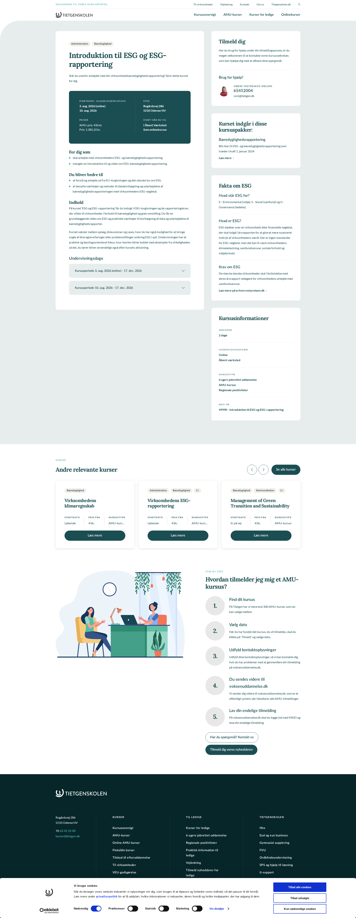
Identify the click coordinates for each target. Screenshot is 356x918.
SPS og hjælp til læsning (276, 864)
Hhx (262, 827)
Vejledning (226, 4)
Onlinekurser (290, 14)
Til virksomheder (203, 4)
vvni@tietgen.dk (244, 96)
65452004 (243, 91)
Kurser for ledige (261, 14)
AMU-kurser (232, 14)
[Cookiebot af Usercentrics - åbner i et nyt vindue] (49, 911)
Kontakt (244, 4)
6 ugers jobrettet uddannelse (206, 835)
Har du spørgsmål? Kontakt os (232, 737)
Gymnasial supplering (274, 842)
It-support (267, 872)
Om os (260, 4)
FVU (263, 850)
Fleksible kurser (124, 850)
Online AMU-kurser (126, 842)
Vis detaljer (217, 908)
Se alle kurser (286, 469)
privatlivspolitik (107, 896)
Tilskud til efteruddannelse (131, 857)
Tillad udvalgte (299, 898)
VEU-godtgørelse (124, 872)
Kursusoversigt (205, 14)
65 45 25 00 (67, 831)
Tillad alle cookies (299, 887)
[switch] (133, 909)
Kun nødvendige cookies (300, 908)
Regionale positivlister (201, 842)
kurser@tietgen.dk (68, 836)
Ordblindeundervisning (276, 857)
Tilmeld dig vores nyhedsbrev (231, 749)
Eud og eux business (274, 835)
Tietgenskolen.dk (281, 4)
